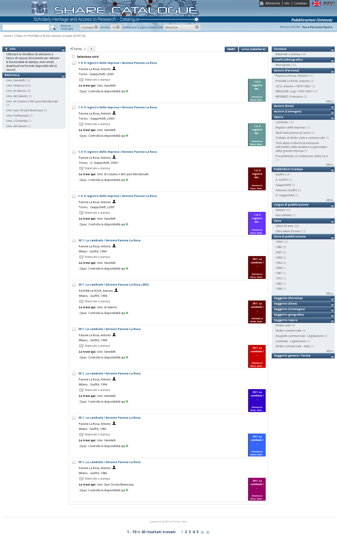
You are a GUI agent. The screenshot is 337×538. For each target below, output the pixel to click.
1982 (279, 247)
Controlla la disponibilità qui (106, 91)
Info (287, 3)
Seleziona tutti (87, 57)
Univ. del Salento (17, 96)
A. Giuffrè (282, 180)
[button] (90, 27)
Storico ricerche (290, 27)
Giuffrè (280, 174)
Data (277, 221)
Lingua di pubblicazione (291, 205)
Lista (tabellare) (253, 49)
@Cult (169, 521)
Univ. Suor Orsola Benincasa (24, 110)
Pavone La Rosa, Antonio (95, 69)
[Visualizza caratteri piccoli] (325, 4)
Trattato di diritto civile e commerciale (300, 138)
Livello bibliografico (288, 60)
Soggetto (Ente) (285, 304)
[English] (316, 5)
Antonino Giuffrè (286, 190)
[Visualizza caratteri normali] (329, 4)
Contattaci (300, 3)
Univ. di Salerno (16, 91)
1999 (279, 289)
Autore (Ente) (283, 106)
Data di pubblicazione (290, 236)
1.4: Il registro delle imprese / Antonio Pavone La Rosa (117, 63)
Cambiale (282, 122)
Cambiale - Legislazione (291, 341)
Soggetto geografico (289, 315)
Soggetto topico (286, 320)
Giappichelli (283, 185)
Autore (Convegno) (287, 111)
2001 (279, 252)
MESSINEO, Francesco (289, 96)
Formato (280, 49)
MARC (231, 49)
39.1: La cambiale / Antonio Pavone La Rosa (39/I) (113, 285)
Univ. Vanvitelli (15, 80)
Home (7, 36)
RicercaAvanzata (67, 27)
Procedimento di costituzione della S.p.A (302, 156)
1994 (279, 242)
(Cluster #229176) (73, 36)
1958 (279, 257)
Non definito (284, 215)
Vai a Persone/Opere (317, 27)
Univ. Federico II (16, 85)
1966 (279, 268)
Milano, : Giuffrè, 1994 (93, 296)
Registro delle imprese (290, 127)
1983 (279, 284)
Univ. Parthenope (17, 115)
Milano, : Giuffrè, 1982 (93, 473)
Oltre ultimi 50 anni (288, 231)
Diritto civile (283, 325)
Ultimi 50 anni (284, 226)
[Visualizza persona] (114, 69)
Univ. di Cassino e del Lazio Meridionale (32, 101)
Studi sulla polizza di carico (293, 133)
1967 (279, 273)
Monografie (283, 65)
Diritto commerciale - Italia (293, 346)
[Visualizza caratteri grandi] (333, 4)
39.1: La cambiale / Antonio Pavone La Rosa (109, 240)
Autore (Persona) (286, 70)
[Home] (116, 31)
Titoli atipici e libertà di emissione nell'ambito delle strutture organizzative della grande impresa (301, 147)
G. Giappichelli (285, 195)
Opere (278, 117)
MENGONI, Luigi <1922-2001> (294, 91)
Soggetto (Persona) (288, 298)
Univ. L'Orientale (17, 121)
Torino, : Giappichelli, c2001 (97, 118)
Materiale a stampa (288, 54)
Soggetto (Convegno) (289, 309)
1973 (279, 278)
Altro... (330, 101)
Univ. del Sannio (16, 126)
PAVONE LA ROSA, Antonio (45, 36)
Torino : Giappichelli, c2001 (96, 74)
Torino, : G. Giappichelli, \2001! (99, 163)
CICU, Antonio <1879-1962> (293, 86)
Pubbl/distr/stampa (288, 169)
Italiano (280, 210)
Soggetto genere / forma (292, 356)
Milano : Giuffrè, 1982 (92, 429)
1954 (279, 263)
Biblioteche (272, 3)
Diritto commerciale (288, 331)
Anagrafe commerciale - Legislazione (299, 336)
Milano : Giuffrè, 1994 (92, 251)
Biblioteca (12, 75)
